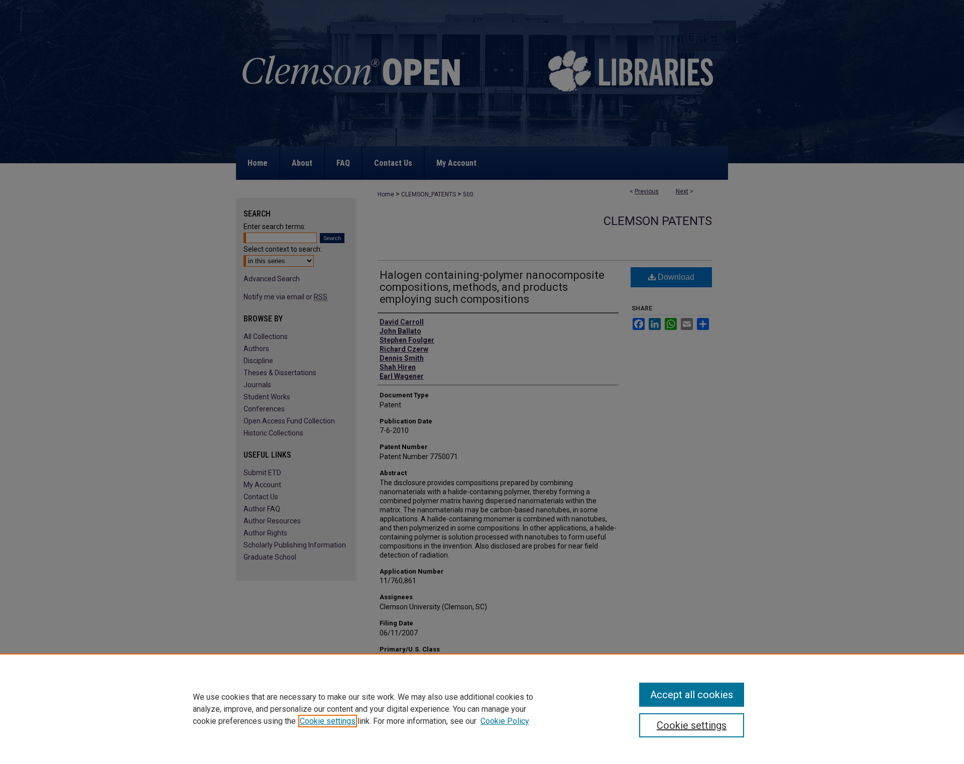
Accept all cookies (691, 695)
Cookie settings (327, 721)
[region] (482, 708)
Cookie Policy (504, 721)
